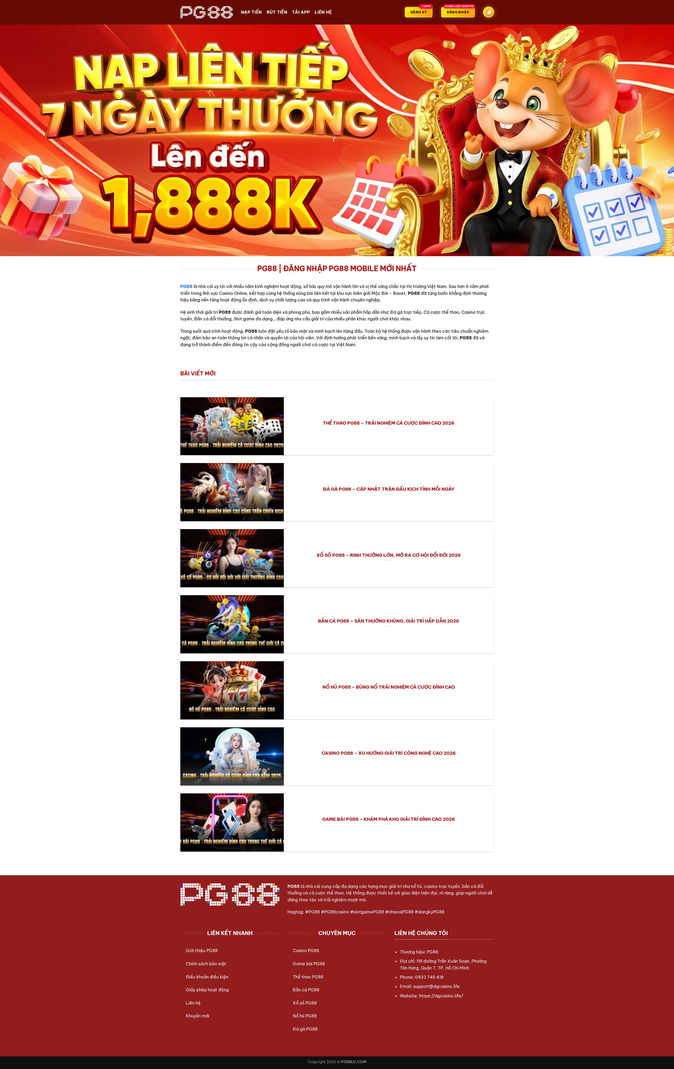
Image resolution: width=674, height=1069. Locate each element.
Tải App (301, 12)
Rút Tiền (277, 12)
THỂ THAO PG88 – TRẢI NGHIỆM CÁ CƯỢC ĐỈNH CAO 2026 (388, 423)
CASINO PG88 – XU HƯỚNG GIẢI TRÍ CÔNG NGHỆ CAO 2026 (389, 753)
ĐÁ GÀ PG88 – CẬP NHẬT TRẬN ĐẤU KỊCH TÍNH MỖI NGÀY (388, 489)
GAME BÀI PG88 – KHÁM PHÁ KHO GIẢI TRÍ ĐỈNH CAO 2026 (388, 819)
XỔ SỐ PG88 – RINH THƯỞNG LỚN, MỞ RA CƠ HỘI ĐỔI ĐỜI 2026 (388, 555)
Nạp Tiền (251, 12)
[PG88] (206, 12)
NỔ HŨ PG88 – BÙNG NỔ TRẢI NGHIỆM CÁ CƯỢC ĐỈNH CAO (389, 687)
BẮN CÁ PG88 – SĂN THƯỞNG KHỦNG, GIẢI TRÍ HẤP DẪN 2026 (388, 621)
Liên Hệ (323, 12)
